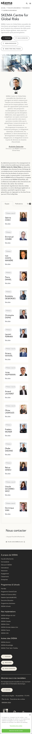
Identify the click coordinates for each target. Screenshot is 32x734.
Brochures (8, 662)
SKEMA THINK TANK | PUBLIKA (13, 49)
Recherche (26, 8)
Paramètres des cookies (16, 726)
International (5, 568)
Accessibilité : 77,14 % (22, 696)
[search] (26, 3)
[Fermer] (30, 715)
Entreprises (4, 580)
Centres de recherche (10, 10)
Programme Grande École (9, 592)
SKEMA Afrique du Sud (8, 615)
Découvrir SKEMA (6, 565)
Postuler (7, 38)
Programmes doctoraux (8, 603)
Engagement (5, 574)
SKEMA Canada (5, 621)
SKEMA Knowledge (10, 43)
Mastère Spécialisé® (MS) (8, 597)
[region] (16, 723)
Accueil (3, 8)
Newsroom (4, 571)
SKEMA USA (5, 633)
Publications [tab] (19, 204)
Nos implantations (8, 612)
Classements (5, 577)
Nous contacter (23, 38)
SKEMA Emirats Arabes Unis (9, 627)
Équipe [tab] (7, 204)
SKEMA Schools (6, 606)
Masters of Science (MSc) (8, 595)
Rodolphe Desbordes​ (16, 147)
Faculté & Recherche (14, 8)
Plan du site (5, 699)
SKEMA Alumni (5, 642)
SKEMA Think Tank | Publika (9, 648)
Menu (30, 3)
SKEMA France (5, 630)
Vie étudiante (5, 562)
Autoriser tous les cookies (16, 730)
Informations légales (8, 696)
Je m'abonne (7, 690)
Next (30, 204)
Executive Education (7, 600)
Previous (2, 204)
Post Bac (3, 589)
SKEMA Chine (5, 624)
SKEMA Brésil (5, 618)
